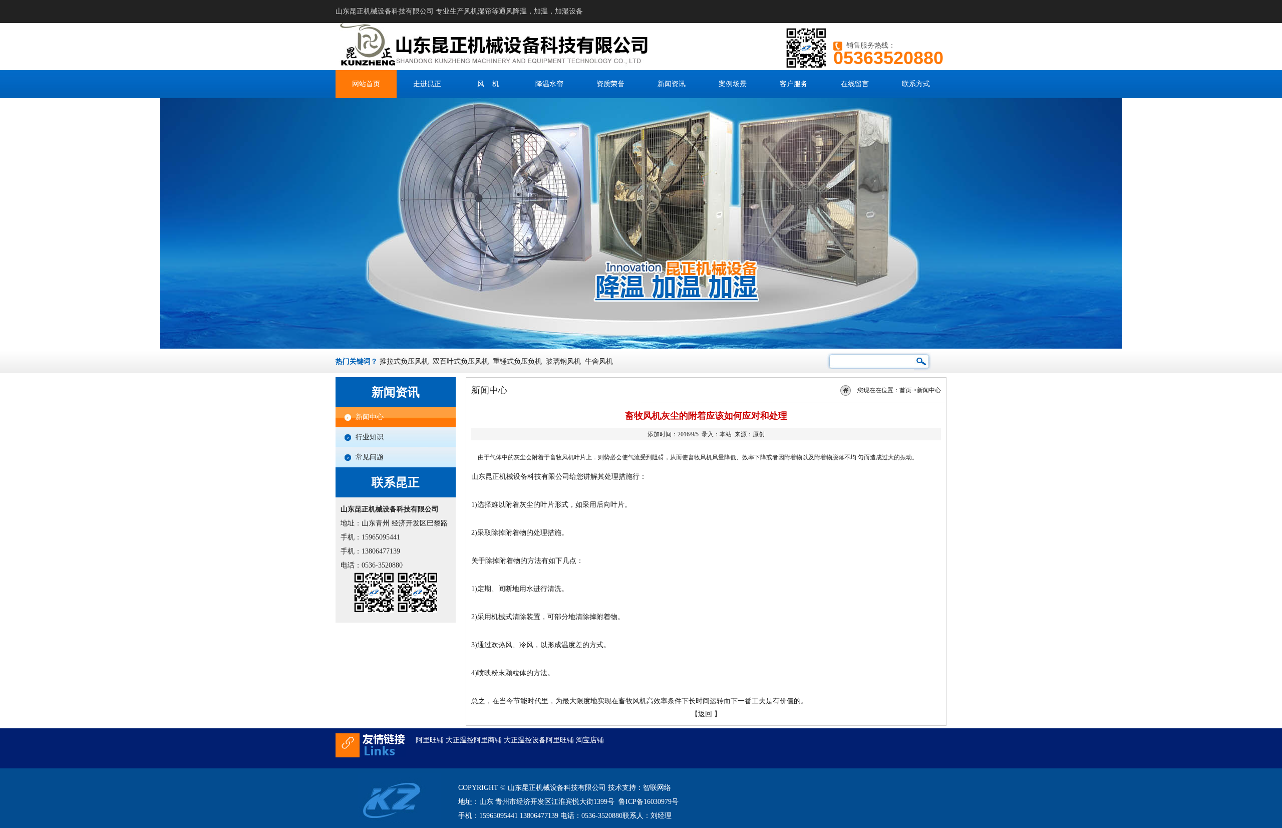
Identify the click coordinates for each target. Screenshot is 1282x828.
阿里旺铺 (430, 740)
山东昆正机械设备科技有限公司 (520, 476)
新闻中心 (370, 417)
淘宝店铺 (590, 740)
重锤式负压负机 (517, 361)
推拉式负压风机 (404, 361)
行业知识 (370, 437)
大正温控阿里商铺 (474, 740)
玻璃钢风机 (563, 361)
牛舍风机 (599, 361)
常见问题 (370, 457)
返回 (705, 714)
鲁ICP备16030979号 (648, 801)
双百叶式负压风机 (461, 361)
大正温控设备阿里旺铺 (539, 740)
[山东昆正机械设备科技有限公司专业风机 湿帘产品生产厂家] (504, 68)
